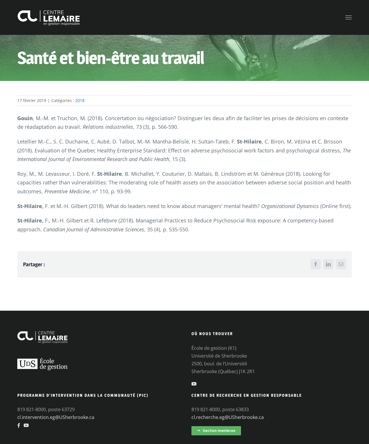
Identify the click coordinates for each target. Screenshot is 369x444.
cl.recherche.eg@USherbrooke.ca (227, 417)
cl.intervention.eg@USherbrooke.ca (55, 417)
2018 (79, 100)
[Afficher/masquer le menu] (348, 18)
